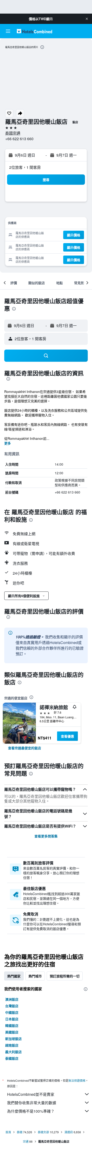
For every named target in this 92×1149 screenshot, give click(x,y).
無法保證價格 (76, 1080)
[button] (87, 19)
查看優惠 (67, 736)
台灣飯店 (11, 1005)
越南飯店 (11, 1045)
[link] (24, 748)
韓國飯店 (11, 1025)
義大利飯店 (13, 1051)
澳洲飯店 (11, 999)
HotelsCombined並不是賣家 (30, 1094)
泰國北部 (43, 1132)
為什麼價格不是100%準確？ (30, 1111)
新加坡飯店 (13, 1038)
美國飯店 (11, 1032)
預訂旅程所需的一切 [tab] (64, 976)
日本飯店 (11, 1019)
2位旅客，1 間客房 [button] (25, 167)
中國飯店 (11, 1012)
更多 (7, 443)
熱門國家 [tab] (14, 976)
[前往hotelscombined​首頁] (34, 31)
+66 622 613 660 (19, 138)
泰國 (19, 1132)
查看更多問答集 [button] (46, 836)
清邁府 (68, 1132)
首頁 (8, 1132)
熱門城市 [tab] (35, 976)
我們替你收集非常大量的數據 (31, 1102)
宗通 (26, 1141)
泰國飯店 (11, 1058)
